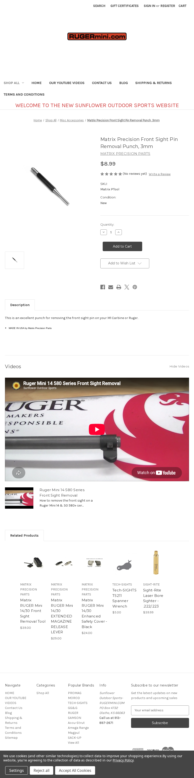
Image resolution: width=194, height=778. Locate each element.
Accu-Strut (76, 723)
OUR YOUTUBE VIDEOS (66, 83)
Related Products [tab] (24, 535)
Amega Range (78, 728)
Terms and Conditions (24, 94)
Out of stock (94, 568)
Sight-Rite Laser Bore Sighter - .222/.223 (153, 598)
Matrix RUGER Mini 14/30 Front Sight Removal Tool (32, 611)
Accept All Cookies (75, 770)
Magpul (73, 733)
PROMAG (74, 693)
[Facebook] (102, 287)
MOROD (74, 698)
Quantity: (107, 224)
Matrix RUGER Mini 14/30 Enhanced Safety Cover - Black (94, 613)
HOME (36, 83)
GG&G (72, 708)
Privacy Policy (123, 760)
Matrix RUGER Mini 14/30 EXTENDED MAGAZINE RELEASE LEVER (62, 616)
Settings (16, 770)
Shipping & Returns (153, 83)
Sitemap (11, 738)
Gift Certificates (124, 6)
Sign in (149, 6)
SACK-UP (74, 738)
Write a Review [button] (160, 174)
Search (99, 6)
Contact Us (102, 83)
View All (73, 743)
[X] (126, 287)
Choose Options (64, 568)
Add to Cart (33, 568)
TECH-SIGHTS (78, 703)
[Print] (118, 287)
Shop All (11, 83)
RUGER (73, 713)
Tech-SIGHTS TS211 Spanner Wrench (124, 598)
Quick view (33, 556)
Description (20, 305)
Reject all (41, 770)
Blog (123, 83)
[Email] (110, 287)
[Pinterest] (134, 287)
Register (167, 6)
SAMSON (74, 718)
